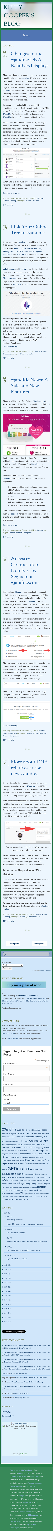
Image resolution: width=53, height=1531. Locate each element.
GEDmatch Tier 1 (36, 1170)
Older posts (13, 944)
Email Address (25, 1063)
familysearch (36, 1163)
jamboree (14, 1180)
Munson (42, 1180)
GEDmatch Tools (13, 1173)
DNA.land (32, 1157)
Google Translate (45, 970)
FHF (43, 1164)
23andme (40, 198)
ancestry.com (21, 1141)
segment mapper (9, 1190)
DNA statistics (32, 1154)
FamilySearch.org (34, 248)
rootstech (41, 1187)
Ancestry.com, (20, 248)
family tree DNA (21, 1163)
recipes (34, 1187)
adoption (5, 1134)
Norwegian (45, 1183)
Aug (5, 761)
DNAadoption (6, 1160)
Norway (27, 1184)
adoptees (45, 1130)
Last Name (8, 1084)
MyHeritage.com (36, 251)
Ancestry (12, 1137)
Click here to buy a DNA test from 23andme (17, 1001)
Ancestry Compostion (11, 736)
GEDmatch (18, 1168)
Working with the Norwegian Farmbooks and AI (23, 1250)
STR (26, 1190)
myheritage (18, 1183)
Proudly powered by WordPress (21, 1470)
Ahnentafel (37, 1134)
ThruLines (16, 1193)
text (8, 1103)
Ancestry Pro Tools (8, 1141)
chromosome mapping (34, 1148)
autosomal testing (30, 1145)
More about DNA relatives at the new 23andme (29, 768)
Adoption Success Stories (21, 1133)
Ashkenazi (7, 1144)
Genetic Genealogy (10, 201)
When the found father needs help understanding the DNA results (27, 1369)
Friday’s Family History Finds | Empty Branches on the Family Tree (26, 1345)
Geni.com (15, 1177)
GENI (9, 1177)
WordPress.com (24, 1473)
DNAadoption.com (18, 1160)
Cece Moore (19, 1148)
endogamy (40, 1160)
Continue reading (11, 193)
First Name (8, 1074)
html (8, 1099)
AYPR (39, 1145)
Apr (5, 226)
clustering (46, 1148)
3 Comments (8, 537)
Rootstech (14, 514)
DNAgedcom (30, 1160)
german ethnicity (24, 1177)
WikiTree (23, 1454)
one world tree (22, 1187)
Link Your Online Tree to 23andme (29, 230)
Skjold (18, 1190)
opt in (29, 1187)
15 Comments (8, 921)
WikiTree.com (23, 255)
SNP (22, 1190)
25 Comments (8, 740)
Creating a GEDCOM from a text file (17, 1355)
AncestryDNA (38, 1141)
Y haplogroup (18, 1199)
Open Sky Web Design (18, 1476)
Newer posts (40, 944)
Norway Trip (35, 1184)
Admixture (38, 1130)
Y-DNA (25, 1199)
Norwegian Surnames (9, 1187)
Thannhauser (7, 1193)
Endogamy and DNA (22, 1397)
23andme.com (39, 401)
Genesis (37, 1174)
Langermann (23, 1180)
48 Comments (8, 358)
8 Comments (8, 205)
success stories (35, 1190)
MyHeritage (30, 1486)
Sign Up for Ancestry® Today (36, 998)
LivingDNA (22, 1496)
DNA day (11, 1150)
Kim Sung (5, 1373)
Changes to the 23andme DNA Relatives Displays (30, 60)
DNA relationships (36, 1150)
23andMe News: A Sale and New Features (29, 386)
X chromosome (39, 1196)
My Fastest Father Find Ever (17, 1259)
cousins (4, 1150)
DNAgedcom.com (16, 1521)
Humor (47, 1177)
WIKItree (24, 1196)
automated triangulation (24, 533)
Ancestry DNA (41, 1137)
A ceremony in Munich (15, 1220)
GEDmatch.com (33, 1515)
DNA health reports (21, 1150)
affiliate (12, 1039)
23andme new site (32, 201)
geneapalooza (29, 1174)
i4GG (4, 1180)
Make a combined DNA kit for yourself (17, 1348)
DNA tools (12, 1157)
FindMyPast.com (10, 251)
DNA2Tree (39, 1157)
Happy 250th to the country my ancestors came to (25, 1224)
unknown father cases (41, 1193)
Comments (8, 1416)
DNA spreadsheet (21, 1154)
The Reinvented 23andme (16, 1233)
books (12, 1148)
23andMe (25, 78)
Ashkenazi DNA (17, 1145)
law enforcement (34, 1180)
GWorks (33, 1177)
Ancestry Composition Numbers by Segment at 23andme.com (25, 570)
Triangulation (26, 1193)
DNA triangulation (22, 1157)
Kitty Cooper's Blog (19, 15)
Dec (4, 558)
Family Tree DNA (16, 1486)
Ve (19, 1196)
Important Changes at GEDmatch (16, 1362)
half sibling (40, 1177)
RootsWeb (7, 255)
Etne (10, 1164)
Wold (31, 1196)
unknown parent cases (10, 1196)
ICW (8, 1180)
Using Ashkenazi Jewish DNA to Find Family (31, 1378)
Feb (5, 53)
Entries (6, 1412)
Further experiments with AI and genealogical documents (27, 1241)
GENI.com (23, 251)
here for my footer (8, 1033)
